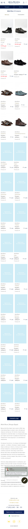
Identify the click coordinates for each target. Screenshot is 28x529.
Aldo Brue (3, 39)
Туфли (16, 40)
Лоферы (17, 103)
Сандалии (3, 103)
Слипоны (3, 346)
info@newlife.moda (14, 500)
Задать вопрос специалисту (14, 512)
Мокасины (3, 405)
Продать (7, 7)
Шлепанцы (3, 194)
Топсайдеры (4, 164)
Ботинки (3, 40)
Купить (21, 7)
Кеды (15, 255)
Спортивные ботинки (20, 133)
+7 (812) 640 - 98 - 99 (14, 507)
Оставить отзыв (14, 502)
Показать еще (14, 418)
